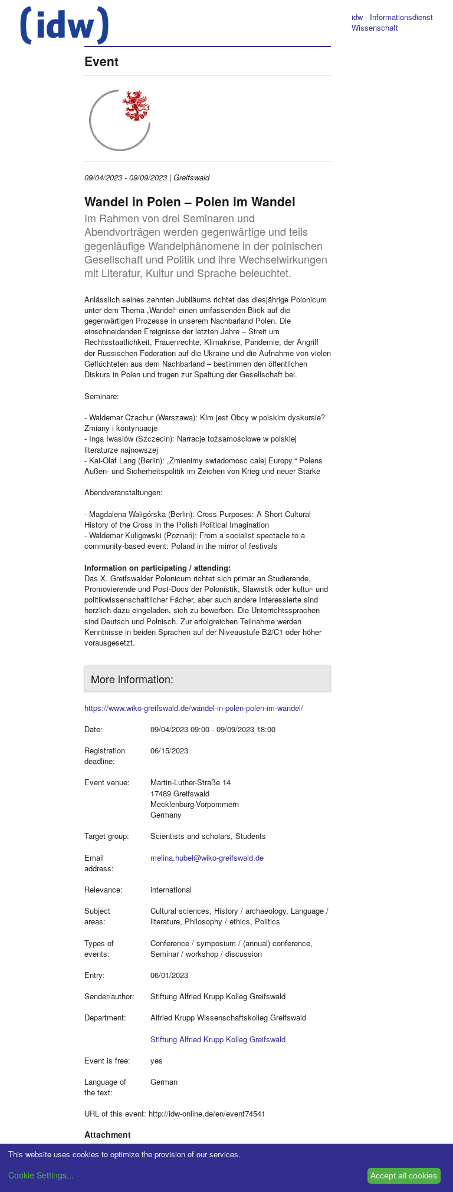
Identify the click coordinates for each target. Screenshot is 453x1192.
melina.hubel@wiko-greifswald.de (207, 857)
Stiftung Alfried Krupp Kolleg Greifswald (217, 1039)
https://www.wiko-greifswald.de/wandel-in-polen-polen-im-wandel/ (193, 707)
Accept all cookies (403, 1175)
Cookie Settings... (41, 1175)
